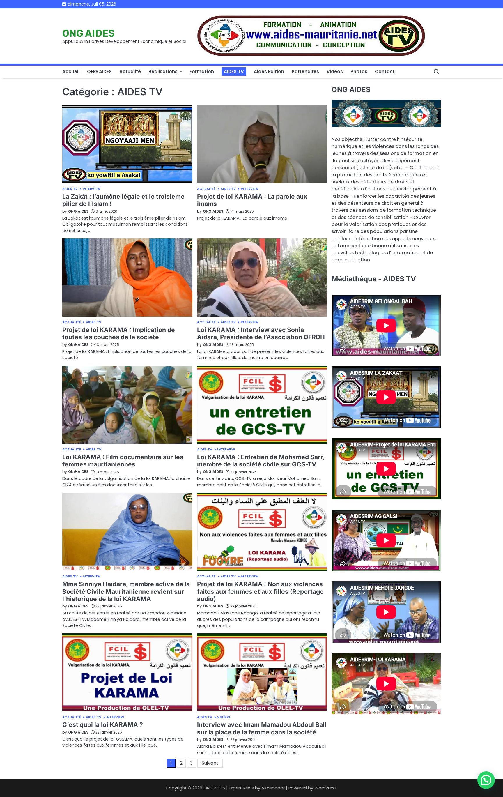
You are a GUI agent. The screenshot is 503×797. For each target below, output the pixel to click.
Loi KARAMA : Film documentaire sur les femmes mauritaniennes (122, 460)
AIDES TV (234, 71)
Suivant (210, 763)
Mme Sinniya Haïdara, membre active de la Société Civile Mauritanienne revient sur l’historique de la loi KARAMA (126, 591)
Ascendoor (273, 788)
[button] (486, 780)
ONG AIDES (88, 33)
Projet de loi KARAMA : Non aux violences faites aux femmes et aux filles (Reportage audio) (260, 591)
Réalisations (163, 71)
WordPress (325, 788)
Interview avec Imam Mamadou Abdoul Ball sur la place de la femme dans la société (261, 728)
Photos (358, 71)
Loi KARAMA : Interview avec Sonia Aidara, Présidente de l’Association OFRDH (261, 333)
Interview (91, 188)
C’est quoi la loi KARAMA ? (102, 724)
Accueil (70, 71)
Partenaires (305, 71)
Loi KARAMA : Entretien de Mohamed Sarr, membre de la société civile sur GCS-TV (261, 460)
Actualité (130, 71)
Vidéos (335, 71)
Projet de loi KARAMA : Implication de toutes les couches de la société (118, 333)
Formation (201, 71)
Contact (385, 71)
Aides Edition (269, 71)
